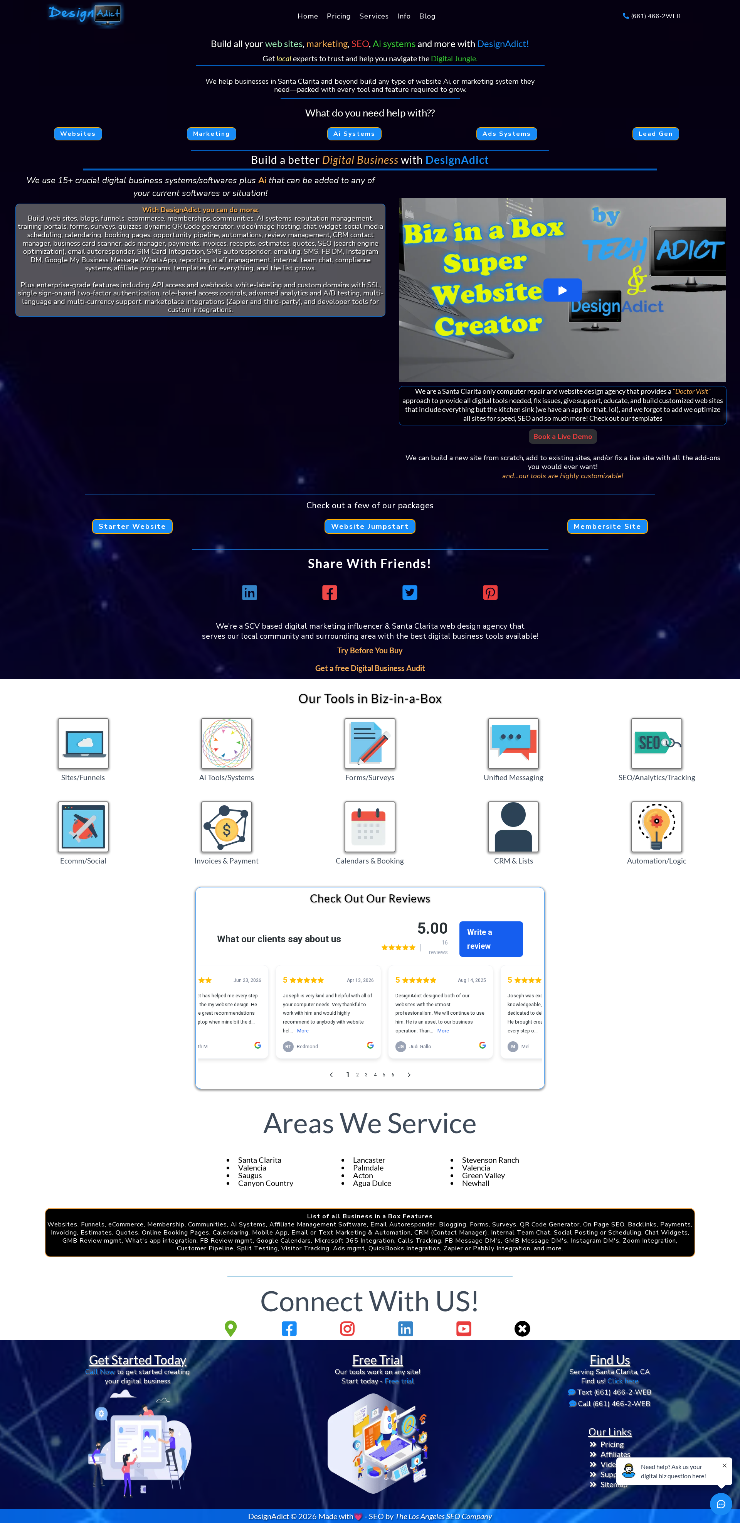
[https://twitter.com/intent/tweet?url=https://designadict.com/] (412, 592)
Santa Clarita (259, 1159)
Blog (427, 16)
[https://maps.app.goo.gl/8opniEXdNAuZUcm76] (233, 1328)
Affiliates (615, 1454)
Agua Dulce (372, 1182)
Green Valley (483, 1175)
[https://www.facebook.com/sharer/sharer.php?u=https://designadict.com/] (332, 592)
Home (308, 16)
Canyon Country (265, 1182)
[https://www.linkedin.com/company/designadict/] (408, 1328)
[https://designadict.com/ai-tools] (226, 743)
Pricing (339, 16)
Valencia (252, 1167)
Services (374, 16)
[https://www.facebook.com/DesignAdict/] (291, 1328)
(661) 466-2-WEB (622, 1392)
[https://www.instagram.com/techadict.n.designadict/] (349, 1328)
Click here (623, 1381)
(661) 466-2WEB (656, 16)
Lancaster (369, 1159)
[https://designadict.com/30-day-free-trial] (377, 1443)
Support (613, 1474)
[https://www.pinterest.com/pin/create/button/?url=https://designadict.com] (492, 592)
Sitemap (613, 1484)
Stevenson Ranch (490, 1159)
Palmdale (368, 1167)
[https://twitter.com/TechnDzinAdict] (524, 1328)
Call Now (100, 1371)
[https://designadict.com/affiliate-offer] (137, 1444)
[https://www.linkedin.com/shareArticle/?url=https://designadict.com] (251, 592)
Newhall (475, 1182)
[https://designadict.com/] (84, 16)
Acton (363, 1175)
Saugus (250, 1175)
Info (404, 16)
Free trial (399, 1381)
